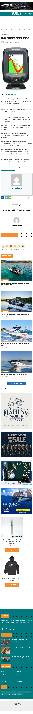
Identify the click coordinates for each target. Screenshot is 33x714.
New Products (5, 678)
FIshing (19, 691)
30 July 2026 (5, 347)
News (2, 671)
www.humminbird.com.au (8, 170)
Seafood (14, 694)
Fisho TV (3, 681)
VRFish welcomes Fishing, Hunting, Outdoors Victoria (20, 640)
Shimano (20, 694)
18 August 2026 (16, 643)
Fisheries (13, 691)
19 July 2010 (16, 42)
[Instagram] (13, 628)
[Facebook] (2, 628)
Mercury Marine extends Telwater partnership (15, 314)
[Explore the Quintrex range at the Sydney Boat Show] (16, 331)
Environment (20, 674)
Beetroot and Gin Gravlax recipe (21, 648)
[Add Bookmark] (30, 197)
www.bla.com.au (20, 168)
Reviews (19, 681)
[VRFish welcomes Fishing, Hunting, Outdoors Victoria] (5, 642)
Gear (18, 678)
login (6, 389)
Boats (3, 691)
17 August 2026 (16, 650)
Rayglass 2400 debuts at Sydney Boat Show (14, 374)
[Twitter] (6, 628)
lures (3, 694)
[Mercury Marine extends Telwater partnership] (16, 301)
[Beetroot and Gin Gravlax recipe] (5, 650)
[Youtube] (10, 628)
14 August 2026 (5, 287)
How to (19, 671)
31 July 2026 (5, 316)
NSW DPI (8, 694)
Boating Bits (5, 34)
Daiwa (8, 691)
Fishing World (9, 42)
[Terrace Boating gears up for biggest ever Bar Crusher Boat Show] (16, 270)
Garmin (24, 691)
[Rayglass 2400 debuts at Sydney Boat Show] (16, 362)
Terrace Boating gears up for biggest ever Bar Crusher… (20, 657)
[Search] (26, 14)
